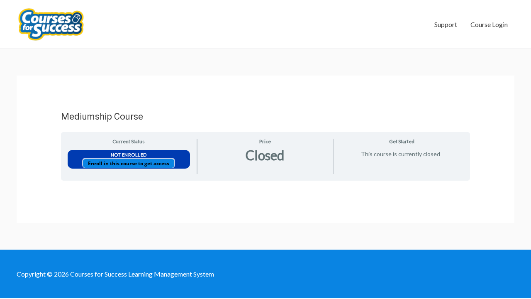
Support (445, 24)
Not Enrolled (129, 154)
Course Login (489, 24)
